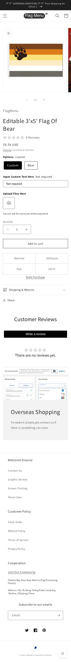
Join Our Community (22, 572)
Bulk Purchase (35, 277)
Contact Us (15, 470)
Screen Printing (17, 488)
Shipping (7, 150)
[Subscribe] (58, 615)
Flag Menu (30, 655)
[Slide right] (44, 99)
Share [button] (11, 300)
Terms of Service (18, 540)
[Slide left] (26, 99)
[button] (5, 15)
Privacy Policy (16, 549)
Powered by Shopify (43, 655)
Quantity (8, 221)
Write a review (36, 334)
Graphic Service (17, 479)
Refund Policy (16, 531)
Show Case (14, 497)
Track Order (15, 522)
